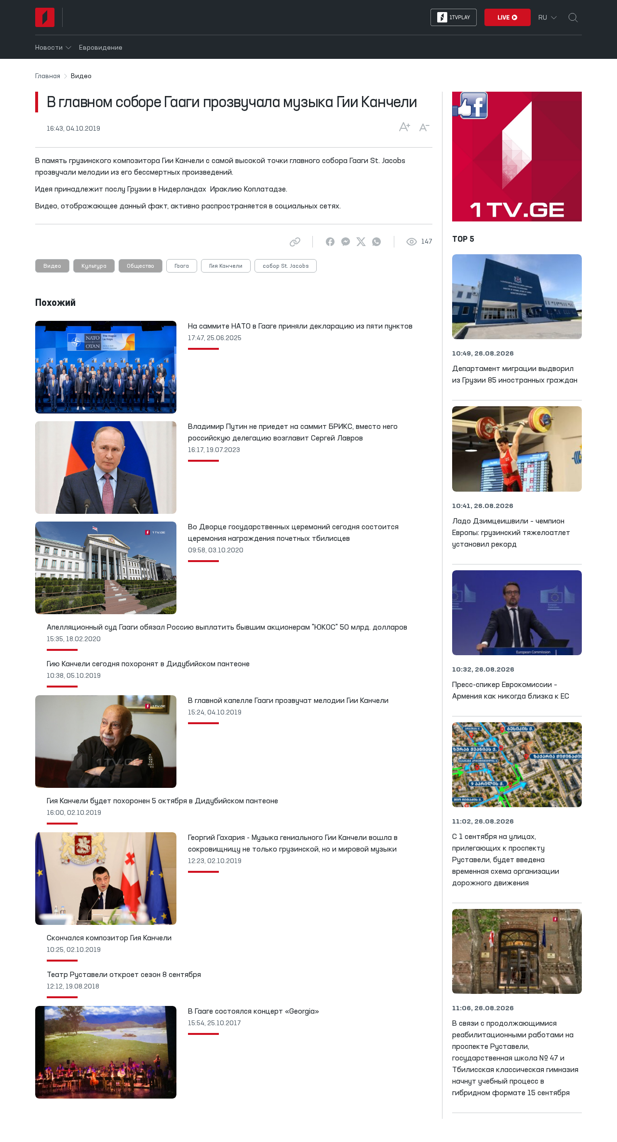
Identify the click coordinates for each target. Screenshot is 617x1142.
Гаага (181, 266)
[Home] (44, 17)
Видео (52, 266)
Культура (94, 266)
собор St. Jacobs (285, 266)
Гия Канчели (225, 266)
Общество (140, 266)
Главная (47, 76)
